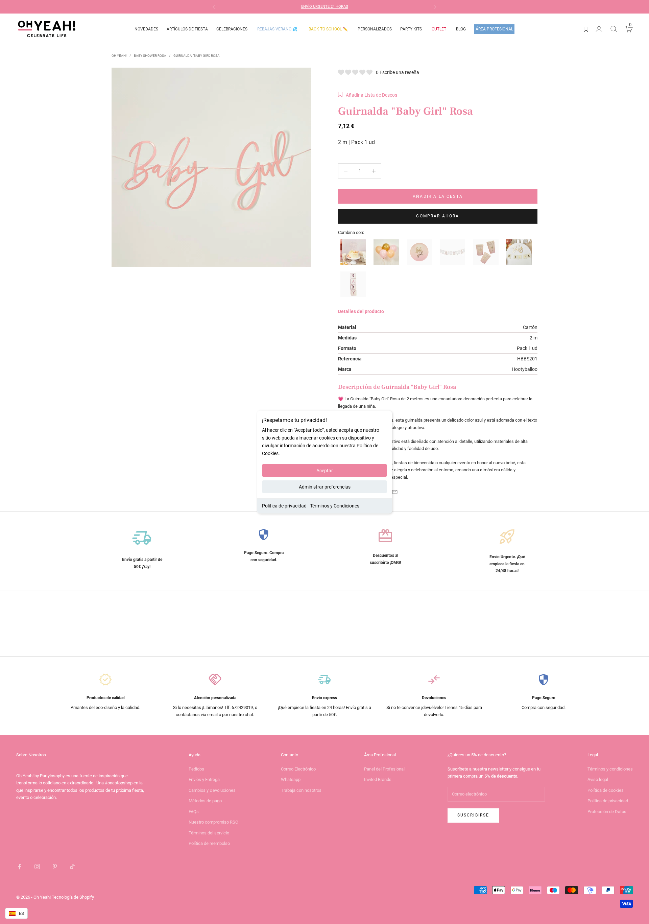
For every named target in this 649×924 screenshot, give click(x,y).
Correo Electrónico (298, 769)
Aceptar (324, 470)
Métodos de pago (205, 800)
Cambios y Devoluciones (212, 790)
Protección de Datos (606, 811)
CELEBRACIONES (231, 29)
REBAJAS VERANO (277, 29)
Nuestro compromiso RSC (213, 822)
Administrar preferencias (325, 487)
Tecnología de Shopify (73, 897)
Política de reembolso (209, 843)
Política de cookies (605, 790)
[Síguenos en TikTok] (72, 866)
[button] (367, 95)
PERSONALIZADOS (375, 29)
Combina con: (351, 232)
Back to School (328, 29)
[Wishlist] (586, 29)
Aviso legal (597, 779)
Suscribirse (473, 815)
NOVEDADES (146, 29)
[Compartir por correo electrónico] (395, 492)
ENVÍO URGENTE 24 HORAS (324, 6)
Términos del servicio (209, 832)
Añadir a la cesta (438, 196)
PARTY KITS (411, 29)
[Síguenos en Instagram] (37, 866)
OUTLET (439, 29)
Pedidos (196, 769)
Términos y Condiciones (334, 505)
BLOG (461, 29)
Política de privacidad (284, 505)
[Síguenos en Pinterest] (54, 866)
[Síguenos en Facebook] (19, 866)
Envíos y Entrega (204, 779)
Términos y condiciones (610, 769)
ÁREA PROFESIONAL (494, 29)
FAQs (194, 811)
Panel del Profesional (384, 769)
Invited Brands (377, 779)
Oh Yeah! (119, 55)
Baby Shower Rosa (150, 55)
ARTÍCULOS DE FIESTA (187, 29)
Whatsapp (291, 779)
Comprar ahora (437, 216)
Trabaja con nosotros (301, 790)
